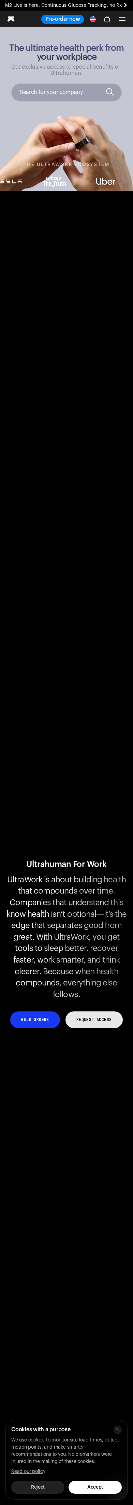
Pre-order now (62, 19)
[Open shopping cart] (107, 19)
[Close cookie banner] (118, 1430)
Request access (94, 1019)
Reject (37, 1487)
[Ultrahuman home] (10, 19)
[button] (122, 19)
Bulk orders (35, 1019)
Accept (95, 1487)
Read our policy (28, 1471)
